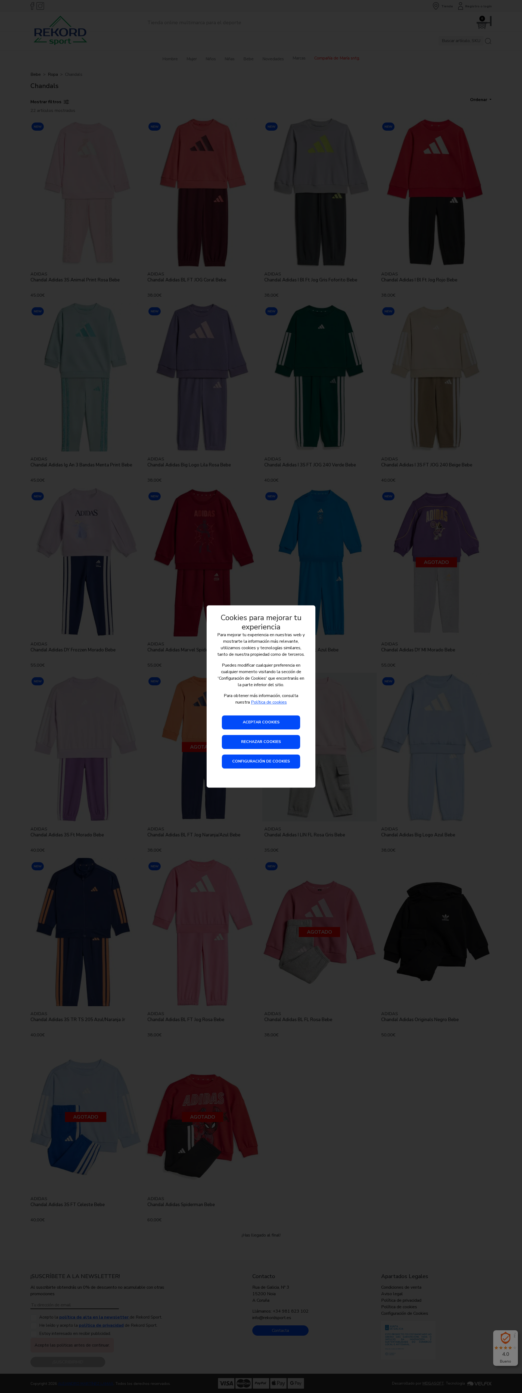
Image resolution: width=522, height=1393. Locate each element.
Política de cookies (269, 702)
